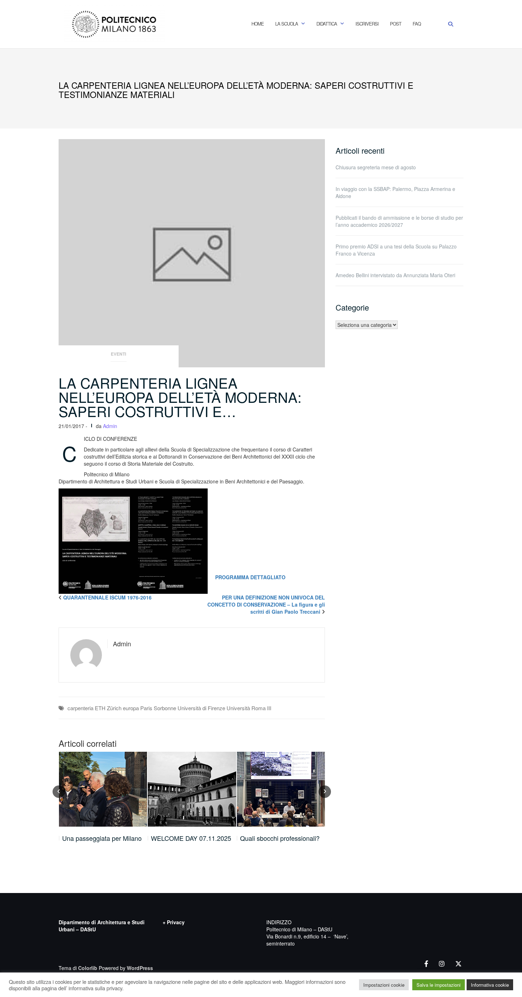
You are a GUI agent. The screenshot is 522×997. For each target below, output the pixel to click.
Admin (110, 425)
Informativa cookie (490, 984)
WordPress (140, 967)
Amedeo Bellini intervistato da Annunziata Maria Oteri (395, 275)
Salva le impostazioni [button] (439, 984)
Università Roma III (249, 708)
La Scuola (286, 23)
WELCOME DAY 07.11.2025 (102, 838)
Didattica (326, 23)
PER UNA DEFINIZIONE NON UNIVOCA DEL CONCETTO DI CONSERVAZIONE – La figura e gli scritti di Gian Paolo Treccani (266, 604)
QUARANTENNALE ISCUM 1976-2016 (107, 597)
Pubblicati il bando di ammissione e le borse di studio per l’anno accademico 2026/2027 (399, 221)
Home (257, 23)
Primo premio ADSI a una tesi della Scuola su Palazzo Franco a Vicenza (396, 250)
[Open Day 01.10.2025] (281, 789)
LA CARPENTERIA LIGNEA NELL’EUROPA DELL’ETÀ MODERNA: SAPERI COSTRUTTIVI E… (180, 396)
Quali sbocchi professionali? (190, 838)
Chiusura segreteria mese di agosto (376, 167)
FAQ (417, 23)
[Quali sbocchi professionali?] (192, 789)
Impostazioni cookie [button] (383, 984)
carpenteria (80, 708)
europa (131, 708)
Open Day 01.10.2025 (271, 838)
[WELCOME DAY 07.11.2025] (103, 789)
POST (395, 23)
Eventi (118, 354)
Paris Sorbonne (158, 708)
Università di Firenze (201, 708)
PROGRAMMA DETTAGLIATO (250, 577)
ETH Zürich (108, 708)
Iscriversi (367, 23)
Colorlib (87, 967)
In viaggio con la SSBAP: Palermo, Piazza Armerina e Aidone (395, 192)
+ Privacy (174, 922)
